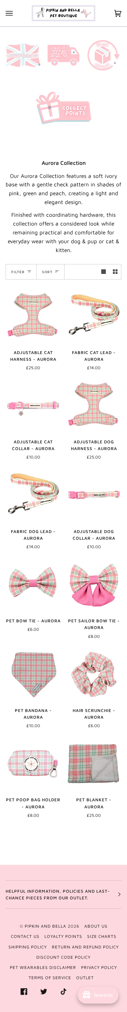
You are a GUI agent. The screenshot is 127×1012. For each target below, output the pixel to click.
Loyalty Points (63, 936)
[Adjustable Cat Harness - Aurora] (33, 315)
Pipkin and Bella (45, 926)
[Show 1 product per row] (103, 271)
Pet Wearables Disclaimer (43, 967)
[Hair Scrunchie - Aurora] (93, 673)
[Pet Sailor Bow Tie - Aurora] (93, 584)
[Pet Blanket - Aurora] (93, 763)
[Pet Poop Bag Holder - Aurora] (33, 763)
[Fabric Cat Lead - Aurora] (93, 315)
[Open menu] (16, 13)
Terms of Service (50, 977)
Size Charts (101, 936)
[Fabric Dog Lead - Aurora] (33, 494)
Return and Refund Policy (85, 947)
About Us (96, 926)
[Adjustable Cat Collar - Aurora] (33, 405)
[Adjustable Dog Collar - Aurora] (93, 494)
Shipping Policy (27, 947)
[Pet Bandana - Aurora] (33, 673)
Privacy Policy (99, 967)
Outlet (85, 977)
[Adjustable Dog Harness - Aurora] (93, 405)
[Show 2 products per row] (115, 271)
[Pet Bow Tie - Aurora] (33, 584)
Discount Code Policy (63, 957)
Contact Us (25, 936)
